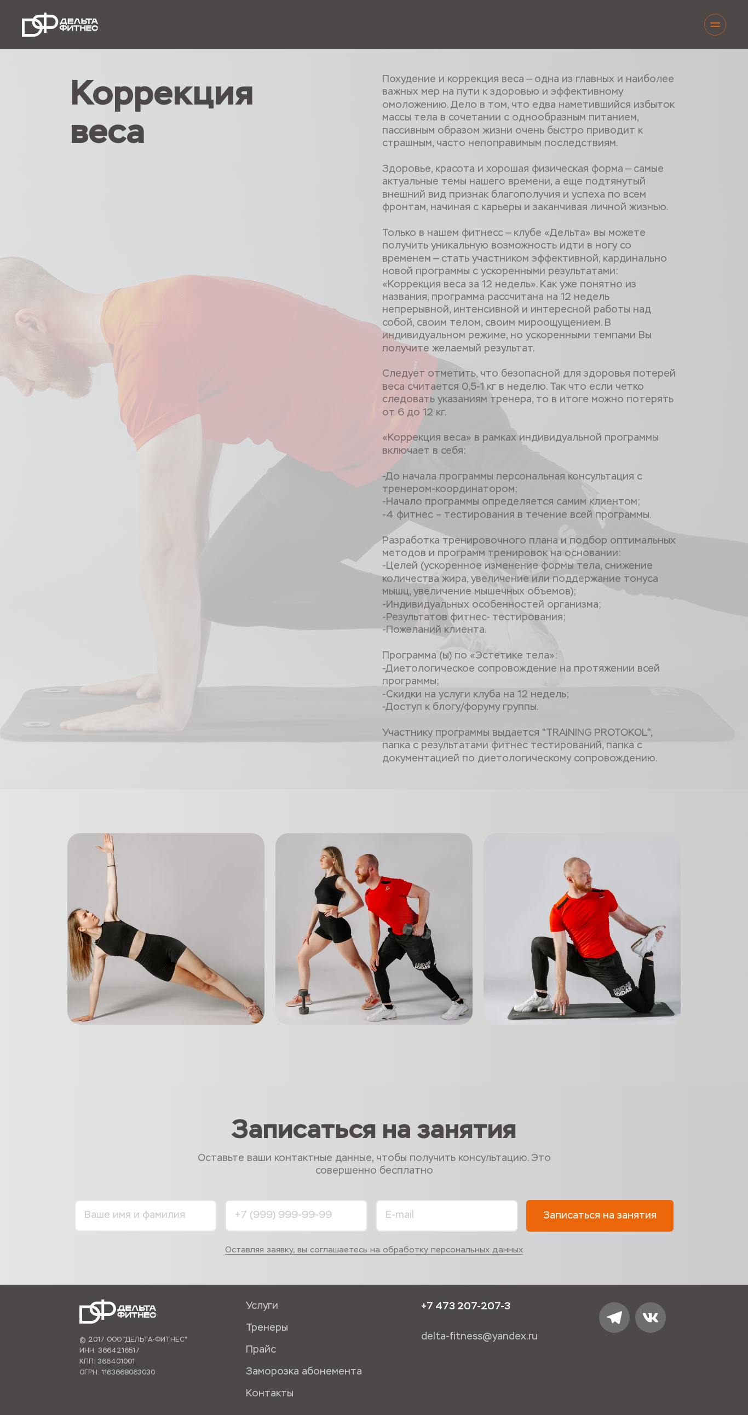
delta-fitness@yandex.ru (479, 1337)
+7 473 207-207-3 (465, 1306)
